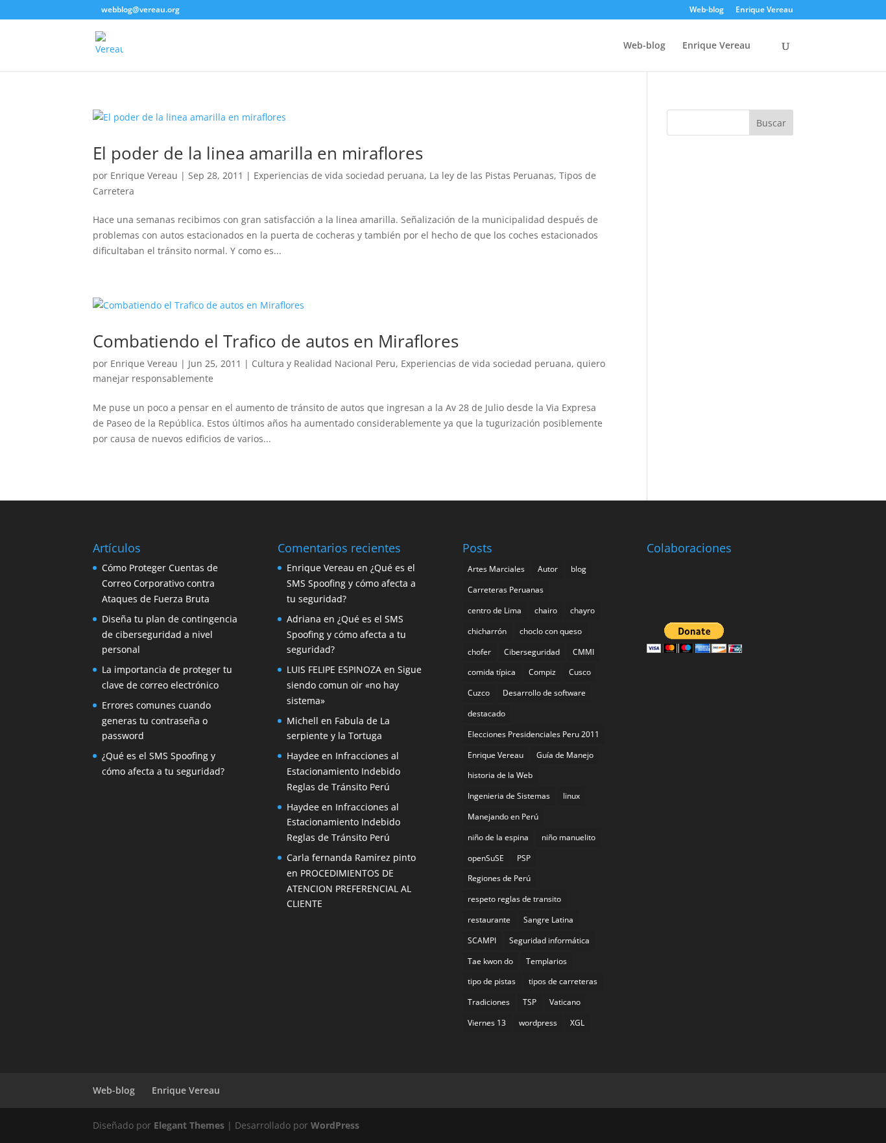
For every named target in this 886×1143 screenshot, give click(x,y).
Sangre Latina (548, 919)
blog (578, 568)
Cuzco (479, 692)
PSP (524, 858)
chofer (479, 651)
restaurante (489, 919)
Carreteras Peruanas (506, 589)
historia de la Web (500, 775)
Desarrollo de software (544, 692)
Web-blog (706, 10)
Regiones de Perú (499, 878)
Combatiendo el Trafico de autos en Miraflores (276, 341)
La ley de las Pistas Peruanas (491, 175)
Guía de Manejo (564, 754)
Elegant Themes (189, 1125)
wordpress (538, 1022)
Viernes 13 (487, 1022)
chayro (582, 610)
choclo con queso (551, 631)
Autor (548, 568)
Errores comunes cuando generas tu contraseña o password (156, 720)
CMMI (583, 651)
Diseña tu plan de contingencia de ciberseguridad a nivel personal (169, 634)
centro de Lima (494, 610)
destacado (486, 713)
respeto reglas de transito (514, 898)
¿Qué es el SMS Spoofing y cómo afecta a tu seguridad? (351, 583)
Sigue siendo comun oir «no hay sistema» (354, 685)
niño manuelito (568, 837)
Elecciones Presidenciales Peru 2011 (533, 734)
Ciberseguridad (532, 651)
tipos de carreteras (563, 981)
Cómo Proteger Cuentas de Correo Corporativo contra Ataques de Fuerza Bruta (160, 583)
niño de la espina (498, 837)
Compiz (542, 672)
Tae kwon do (490, 961)
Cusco (580, 672)
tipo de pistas (492, 981)
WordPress (335, 1125)
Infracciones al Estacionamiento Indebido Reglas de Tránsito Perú (343, 771)
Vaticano (565, 1001)
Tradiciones (489, 1001)
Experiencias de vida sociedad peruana (339, 175)
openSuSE (486, 858)
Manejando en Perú (503, 816)
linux (571, 795)
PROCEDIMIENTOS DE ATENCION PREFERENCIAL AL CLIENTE (349, 888)
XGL (577, 1022)
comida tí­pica (492, 672)
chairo (545, 610)
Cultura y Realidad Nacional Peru (324, 363)
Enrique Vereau (764, 10)
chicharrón (487, 631)
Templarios (546, 961)
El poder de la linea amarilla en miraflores (258, 153)
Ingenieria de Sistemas (509, 795)
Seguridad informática (549, 940)
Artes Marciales (496, 568)
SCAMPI (482, 940)
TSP (529, 1001)
